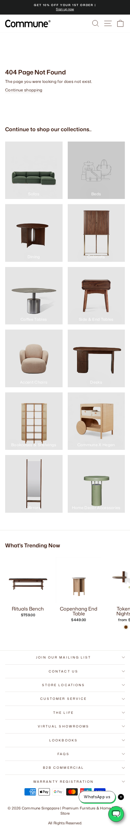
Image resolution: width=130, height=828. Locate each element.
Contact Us (63, 671)
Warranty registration (63, 781)
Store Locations (63, 685)
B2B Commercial (63, 767)
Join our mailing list (63, 657)
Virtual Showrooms (63, 726)
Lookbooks (63, 740)
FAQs (63, 754)
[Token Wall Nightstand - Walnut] (126, 627)
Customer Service (63, 698)
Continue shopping (23, 90)
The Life (63, 712)
